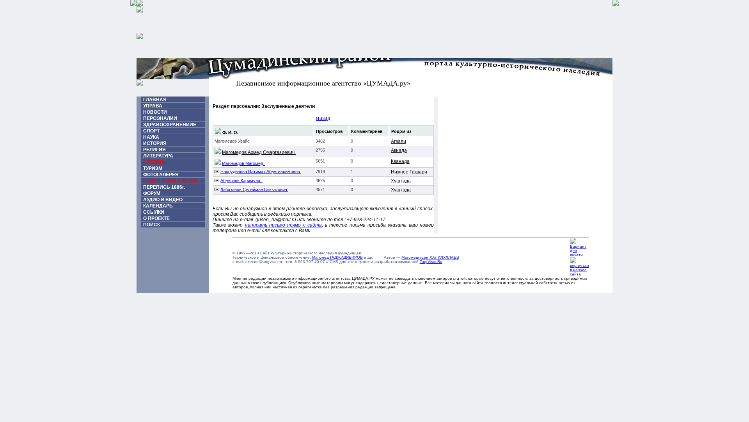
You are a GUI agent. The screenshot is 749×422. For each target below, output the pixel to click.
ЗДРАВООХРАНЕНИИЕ (169, 124)
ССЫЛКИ (153, 212)
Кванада (400, 161)
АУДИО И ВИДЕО (163, 199)
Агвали (398, 141)
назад (323, 117)
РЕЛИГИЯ (154, 149)
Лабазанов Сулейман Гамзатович (254, 189)
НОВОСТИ (155, 112)
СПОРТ (151, 131)
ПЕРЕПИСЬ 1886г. (164, 187)
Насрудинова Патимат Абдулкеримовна (260, 171)
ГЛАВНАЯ (155, 99)
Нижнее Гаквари (409, 172)
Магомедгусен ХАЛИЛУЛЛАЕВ (430, 257)
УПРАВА (152, 106)
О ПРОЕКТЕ (156, 218)
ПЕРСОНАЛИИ (160, 118)
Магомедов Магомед (243, 163)
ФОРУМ (151, 193)
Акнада (399, 150)
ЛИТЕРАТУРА (158, 156)
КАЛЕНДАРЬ (158, 206)
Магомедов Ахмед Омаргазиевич (259, 152)
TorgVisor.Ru (431, 261)
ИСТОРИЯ (155, 143)
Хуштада (401, 181)
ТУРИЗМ (152, 168)
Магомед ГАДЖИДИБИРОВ (337, 257)
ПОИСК (151, 224)
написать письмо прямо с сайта (283, 225)
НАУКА (151, 137)
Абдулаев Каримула (241, 180)
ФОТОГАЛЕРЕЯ (161, 174)
